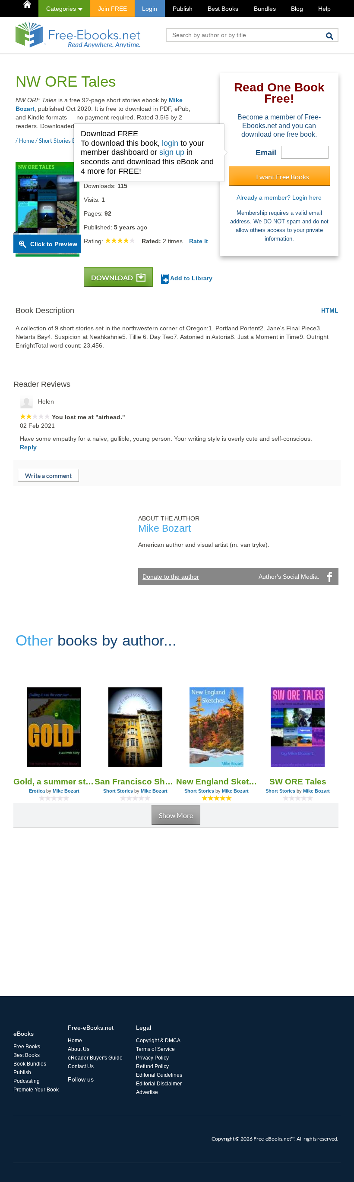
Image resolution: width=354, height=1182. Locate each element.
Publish (183, 8)
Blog (297, 8)
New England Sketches (216, 781)
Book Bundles (29, 1064)
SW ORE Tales (297, 781)
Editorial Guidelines (159, 1075)
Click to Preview (53, 244)
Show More (176, 815)
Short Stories (118, 790)
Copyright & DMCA (158, 1041)
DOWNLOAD (112, 277)
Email (266, 152)
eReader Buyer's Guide (95, 1058)
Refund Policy (152, 1066)
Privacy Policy (152, 1058)
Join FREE (112, 8)
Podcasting (26, 1081)
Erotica (37, 790)
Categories (62, 8)
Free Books (26, 1047)
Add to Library (190, 278)
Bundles (265, 8)
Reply (28, 447)
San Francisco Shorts (135, 781)
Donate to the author (170, 576)
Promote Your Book (36, 1090)
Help (324, 8)
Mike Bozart (66, 790)
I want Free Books (282, 176)
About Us (78, 1049)
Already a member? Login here (279, 197)
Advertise (147, 1092)
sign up (171, 152)
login (170, 143)
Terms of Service (155, 1049)
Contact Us (81, 1066)
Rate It (198, 241)
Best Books (223, 8)
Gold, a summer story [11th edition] (54, 781)
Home (75, 1041)
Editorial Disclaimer (159, 1084)
